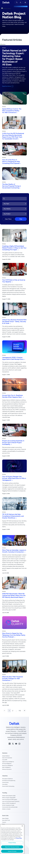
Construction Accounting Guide (9, 807)
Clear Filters (8, 219)
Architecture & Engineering (8, 780)
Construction (5, 782)
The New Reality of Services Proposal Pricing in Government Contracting (11, 186)
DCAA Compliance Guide (8, 805)
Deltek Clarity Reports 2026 (8, 795)
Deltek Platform (6, 755)
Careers (4, 822)
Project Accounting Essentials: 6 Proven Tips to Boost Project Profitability (13, 442)
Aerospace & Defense (7, 778)
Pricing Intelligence (6, 763)
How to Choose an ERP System (9, 799)
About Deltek (5, 818)
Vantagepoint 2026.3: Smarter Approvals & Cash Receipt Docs (13, 358)
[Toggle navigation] (25, 2)
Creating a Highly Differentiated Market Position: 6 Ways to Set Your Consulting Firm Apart (14, 247)
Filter (20, 219)
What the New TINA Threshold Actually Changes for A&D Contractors (12, 678)
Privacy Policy (19, 838)
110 (20, 710)
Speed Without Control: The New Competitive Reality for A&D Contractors (11, 110)
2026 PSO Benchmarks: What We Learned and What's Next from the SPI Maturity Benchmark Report (13, 595)
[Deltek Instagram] (19, 743)
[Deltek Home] (6, 2)
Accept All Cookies (12, 851)
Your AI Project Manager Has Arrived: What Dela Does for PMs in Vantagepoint (14, 478)
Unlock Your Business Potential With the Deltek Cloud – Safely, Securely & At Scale (14, 321)
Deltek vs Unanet (6, 809)
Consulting (4, 784)
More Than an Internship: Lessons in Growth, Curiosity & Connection (14, 551)
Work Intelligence (6, 767)
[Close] (22, 826)
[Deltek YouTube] (16, 743)
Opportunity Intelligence (8, 761)
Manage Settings (12, 842)
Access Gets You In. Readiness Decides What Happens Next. (12, 396)
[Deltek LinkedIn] (9, 743)
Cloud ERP (4, 759)
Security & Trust (6, 820)
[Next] (24, 710)
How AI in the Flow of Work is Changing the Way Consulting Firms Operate (11, 161)
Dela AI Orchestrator (7, 757)
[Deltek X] (13, 743)
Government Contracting (8, 786)
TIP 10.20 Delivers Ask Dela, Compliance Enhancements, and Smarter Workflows (13, 516)
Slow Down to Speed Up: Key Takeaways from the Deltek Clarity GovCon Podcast (13, 635)
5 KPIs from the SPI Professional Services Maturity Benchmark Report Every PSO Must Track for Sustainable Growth (13, 136)
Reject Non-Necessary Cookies (12, 847)
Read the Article (6, 86)
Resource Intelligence (7, 765)
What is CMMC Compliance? (9, 803)
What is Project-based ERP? (8, 797)
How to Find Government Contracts (10, 801)
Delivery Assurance (6, 769)
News (3, 824)
